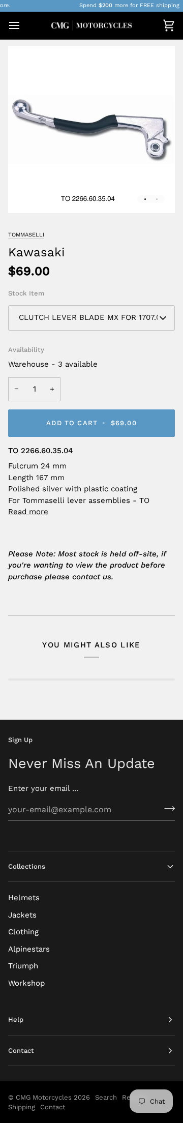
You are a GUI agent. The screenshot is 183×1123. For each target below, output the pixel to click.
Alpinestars (29, 949)
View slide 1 (145, 199)
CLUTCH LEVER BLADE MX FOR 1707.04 (92, 317)
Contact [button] (21, 1050)
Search (106, 1097)
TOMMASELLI (26, 234)
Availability (26, 349)
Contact (52, 1107)
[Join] (166, 808)
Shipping (21, 1107)
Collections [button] (26, 866)
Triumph (23, 965)
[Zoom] (27, 194)
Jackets (22, 915)
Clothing (23, 931)
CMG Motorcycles (44, 1097)
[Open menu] (23, 25)
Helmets (24, 897)
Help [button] (15, 1019)
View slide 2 (157, 199)
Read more (28, 511)
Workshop (26, 983)
